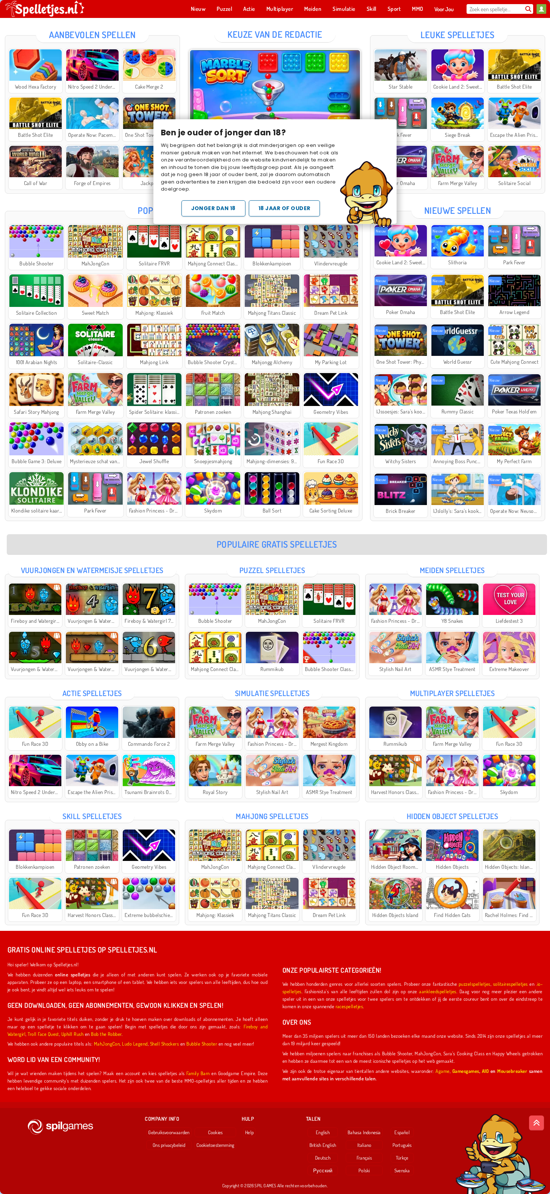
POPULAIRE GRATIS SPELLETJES (277, 544)
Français (364, 1158)
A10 (485, 1071)
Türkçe (402, 1158)
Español (402, 1132)
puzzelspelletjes (475, 984)
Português (402, 1145)
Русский (323, 1170)
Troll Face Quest (43, 1034)
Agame (442, 1071)
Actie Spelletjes (92, 693)
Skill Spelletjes (92, 816)
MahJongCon (107, 1043)
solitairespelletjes (510, 984)
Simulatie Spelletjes (272, 693)
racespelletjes (349, 1006)
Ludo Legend (134, 1043)
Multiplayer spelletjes (452, 693)
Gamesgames (465, 1071)
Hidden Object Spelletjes (452, 816)
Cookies (215, 1132)
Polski (364, 1170)
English (323, 1132)
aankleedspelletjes (437, 991)
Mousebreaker (512, 1071)
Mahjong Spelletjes (272, 816)
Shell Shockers (164, 1043)
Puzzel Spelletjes (272, 570)
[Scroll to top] (536, 1122)
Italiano (364, 1145)
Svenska (402, 1170)
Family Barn (198, 1073)
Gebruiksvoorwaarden (168, 1132)
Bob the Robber (106, 1034)
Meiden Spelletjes (452, 570)
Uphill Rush (72, 1034)
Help (249, 1132)
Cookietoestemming (215, 1145)
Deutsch (322, 1158)
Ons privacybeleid (169, 1145)
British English (322, 1145)
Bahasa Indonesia (364, 1132)
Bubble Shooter (201, 1043)
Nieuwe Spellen (457, 210)
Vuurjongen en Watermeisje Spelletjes (92, 570)
